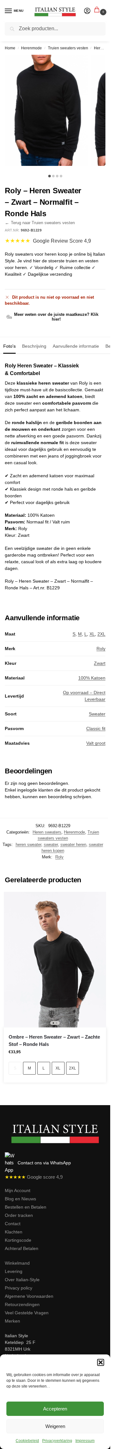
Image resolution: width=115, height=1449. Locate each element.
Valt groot (95, 743)
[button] (100, 1362)
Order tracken (19, 1215)
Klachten (13, 1231)
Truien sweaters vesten (68, 48)
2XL (101, 633)
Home (10, 48)
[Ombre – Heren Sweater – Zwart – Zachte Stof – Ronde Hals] (55, 960)
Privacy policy (18, 1287)
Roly (100, 648)
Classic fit (95, 728)
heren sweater (28, 844)
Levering (13, 1271)
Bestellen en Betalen (25, 1207)
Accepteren (55, 1408)
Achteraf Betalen (21, 1248)
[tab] (9, 345)
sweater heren (73, 844)
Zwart (99, 663)
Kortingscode (18, 1240)
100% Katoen (91, 677)
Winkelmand (17, 1263)
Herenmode (31, 48)
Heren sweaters (47, 832)
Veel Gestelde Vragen (27, 1312)
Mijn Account (17, 1190)
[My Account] (87, 11)
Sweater (97, 713)
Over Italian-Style (22, 1279)
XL (92, 633)
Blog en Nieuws (20, 1198)
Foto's (9, 346)
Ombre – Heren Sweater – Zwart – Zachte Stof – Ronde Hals (54, 1040)
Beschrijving (34, 346)
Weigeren (55, 1426)
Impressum (85, 1440)
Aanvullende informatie (76, 346)
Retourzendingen (22, 1304)
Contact (12, 1223)
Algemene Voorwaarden (29, 1296)
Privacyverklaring (57, 1440)
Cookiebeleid (27, 1440)
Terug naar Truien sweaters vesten (40, 222)
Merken (12, 1321)
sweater (51, 844)
